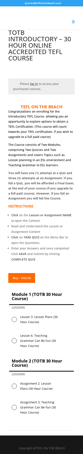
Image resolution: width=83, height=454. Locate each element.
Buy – (22, 278)
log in (34, 84)
